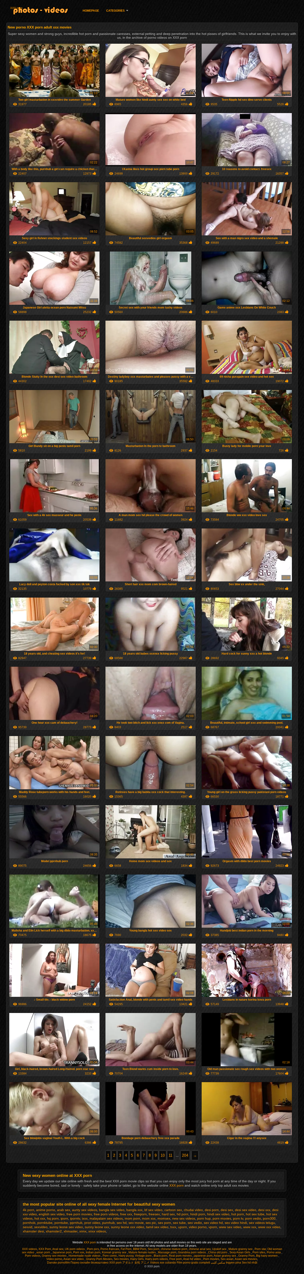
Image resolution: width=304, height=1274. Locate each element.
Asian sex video (74, 1259)
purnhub (108, 1223)
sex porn (164, 1223)
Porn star (260, 1249)
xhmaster (70, 1231)
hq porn (53, 1218)
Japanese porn (62, 1252)
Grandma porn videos (192, 1252)
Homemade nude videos (85, 1255)
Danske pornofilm (58, 1262)
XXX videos (29, 1249)
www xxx (249, 1227)
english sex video (52, 1214)
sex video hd (213, 1223)
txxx (173, 1227)
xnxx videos (97, 1231)
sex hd (122, 1223)
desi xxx (264, 1210)
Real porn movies (180, 1255)
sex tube (179, 1223)
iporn (64, 1218)
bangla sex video (111, 1210)
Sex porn (153, 1249)
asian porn (43, 1252)
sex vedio (195, 1223)
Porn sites (258, 1252)
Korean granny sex (114, 1252)
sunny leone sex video (66, 1227)
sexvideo (41, 1227)
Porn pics (93, 1249)
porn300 (269, 1218)
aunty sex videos (84, 1210)
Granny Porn (246, 1255)
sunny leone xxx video (127, 1227)
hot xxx (39, 1218)
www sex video (230, 1227)
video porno (198, 1227)
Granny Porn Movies (99, 1259)
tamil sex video (157, 1227)
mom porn (132, 1218)
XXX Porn (44, 1249)
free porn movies (79, 1214)
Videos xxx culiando (163, 1262)
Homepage (91, 10)
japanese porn (203, 1255)
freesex (154, 1214)
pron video (92, 1223)
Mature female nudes (142, 1252)
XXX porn (16, 8)
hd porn (182, 1214)
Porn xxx (78, 1252)
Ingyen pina (233, 1262)
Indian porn (93, 1252)
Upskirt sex (219, 1249)
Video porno (54, 1259)
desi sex (227, 1210)
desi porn (212, 1210)
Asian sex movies (246, 1259)
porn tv (238, 1218)
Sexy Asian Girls (240, 1252)
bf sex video (153, 1210)
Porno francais (109, 1249)
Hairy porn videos (156, 1259)
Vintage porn (143, 1255)
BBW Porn (139, 1249)
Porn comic (110, 1255)
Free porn (175, 1259)
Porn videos (32, 1255)
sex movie (136, 1223)
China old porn (218, 1252)
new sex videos (183, 1218)
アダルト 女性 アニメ (135, 1262)
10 (163, 1155)
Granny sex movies (54, 1255)
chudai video (193, 1210)
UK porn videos (75, 1249)
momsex (163, 1218)
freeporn (140, 1214)
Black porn (160, 1255)
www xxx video (269, 1227)
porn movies (222, 1218)
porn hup (204, 1218)
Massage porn (167, 1252)
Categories (115, 10)
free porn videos (106, 1214)
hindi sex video (218, 1214)
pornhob (29, 1223)
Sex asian (227, 1259)
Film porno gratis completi (193, 1262)
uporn (182, 1227)
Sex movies (121, 1259)
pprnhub (76, 1223)
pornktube (44, 1223)
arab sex (63, 1210)
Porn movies (211, 1259)
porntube (61, 1223)
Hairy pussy (126, 1255)
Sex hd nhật (249, 1262)
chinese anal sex (200, 1249)
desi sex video (245, 1210)
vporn (213, 1227)
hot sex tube (255, 1214)
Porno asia (274, 1252)
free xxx (126, 1214)
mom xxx (149, 1218)
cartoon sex (173, 1210)
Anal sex (57, 1249)
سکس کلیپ (218, 1262)
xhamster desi (33, 1231)
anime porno (45, 1210)
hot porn (237, 1214)
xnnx (82, 1231)
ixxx (85, 1218)
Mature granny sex (240, 1249)
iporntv (75, 1218)
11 (170, 1155)
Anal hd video (192, 1259)
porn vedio (253, 1218)
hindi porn (197, 1214)
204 (185, 1155)
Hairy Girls (137, 1259)
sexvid (27, 1227)
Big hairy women (267, 1255)
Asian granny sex (225, 1255)
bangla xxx (134, 1210)
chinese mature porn (174, 1249)
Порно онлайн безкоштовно (90, 1262)
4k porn (28, 1210)
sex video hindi (236, 1223)
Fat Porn (126, 1249)
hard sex (168, 1214)
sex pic (151, 1223)
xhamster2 (54, 1231)
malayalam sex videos (106, 1218)
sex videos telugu (262, 1223)
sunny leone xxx (97, 1227)
